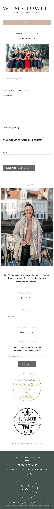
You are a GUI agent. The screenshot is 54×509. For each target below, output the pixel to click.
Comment (7, 96)
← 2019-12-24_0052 (12, 78)
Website (7, 152)
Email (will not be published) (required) (22, 140)
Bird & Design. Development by (26, 505)
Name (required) (11, 128)
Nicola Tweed (44, 505)
